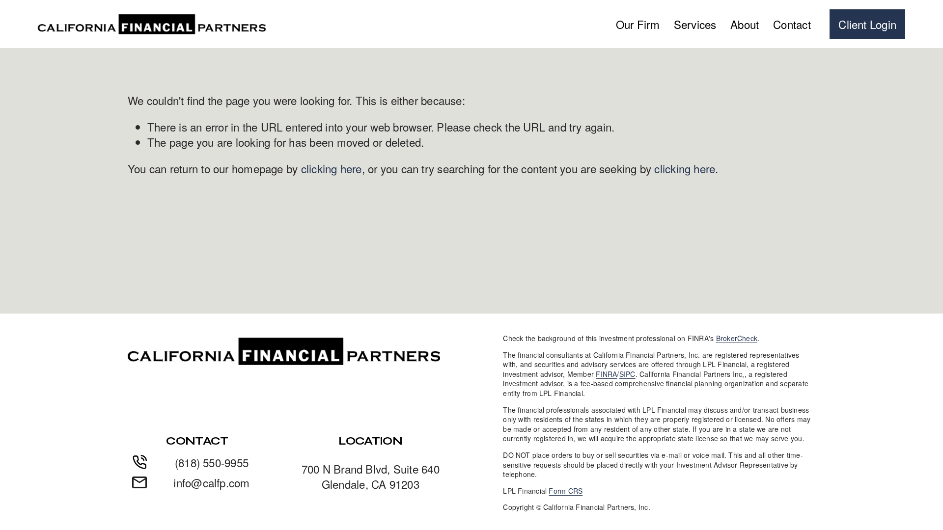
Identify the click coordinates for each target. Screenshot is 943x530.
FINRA (606, 374)
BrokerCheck (736, 338)
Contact (792, 24)
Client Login (867, 24)
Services (695, 24)
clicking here (331, 168)
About (744, 24)
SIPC (627, 374)
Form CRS (565, 491)
